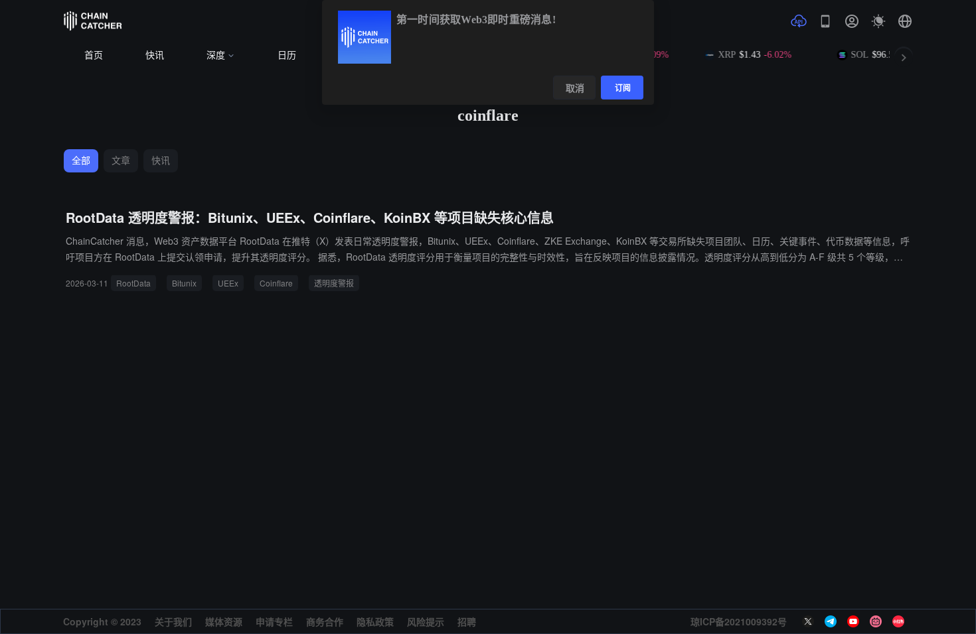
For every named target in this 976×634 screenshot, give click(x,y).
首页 (93, 55)
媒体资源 (223, 621)
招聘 (466, 621)
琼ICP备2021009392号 (739, 621)
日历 (287, 55)
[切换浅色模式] (878, 21)
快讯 (154, 55)
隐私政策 (375, 621)
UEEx (228, 282)
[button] (905, 21)
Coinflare (276, 282)
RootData (133, 282)
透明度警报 (334, 282)
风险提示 (425, 621)
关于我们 (173, 621)
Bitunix (184, 282)
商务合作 (324, 621)
